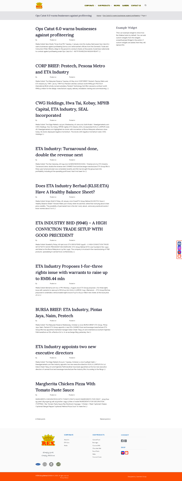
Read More (39, 56)
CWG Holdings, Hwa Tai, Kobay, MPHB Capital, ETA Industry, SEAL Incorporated (72, 109)
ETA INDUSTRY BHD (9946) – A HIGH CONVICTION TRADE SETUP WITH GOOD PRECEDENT (71, 229)
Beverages (95, 442)
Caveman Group (141, 476)
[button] (95, 5)
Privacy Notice (64, 478)
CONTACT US (136, 5)
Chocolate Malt (97, 448)
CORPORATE (89, 5)
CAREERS (125, 5)
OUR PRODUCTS (104, 5)
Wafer (94, 454)
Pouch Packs (96, 451)
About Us (66, 440)
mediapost (79, 40)
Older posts (41, 419)
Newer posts (104, 419)
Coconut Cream (97, 457)
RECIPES (117, 5)
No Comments (88, 40)
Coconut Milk (96, 445)
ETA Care (66, 442)
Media (65, 445)
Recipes (77, 395)
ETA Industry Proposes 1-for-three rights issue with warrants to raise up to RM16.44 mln (71, 272)
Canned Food (96, 440)
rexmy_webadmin (43, 40)
